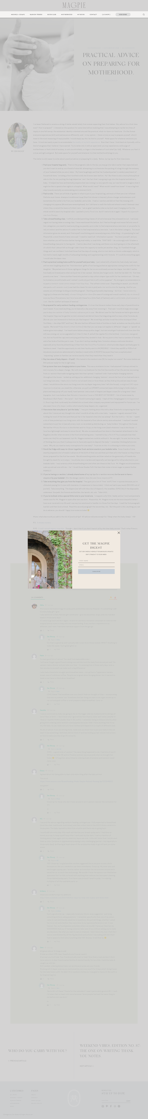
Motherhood (66, 14)
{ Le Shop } (106, 14)
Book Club (52, 14)
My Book (81, 14)
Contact (93, 14)
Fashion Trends (36, 14)
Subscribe (123, 14)
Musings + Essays (18, 14)
